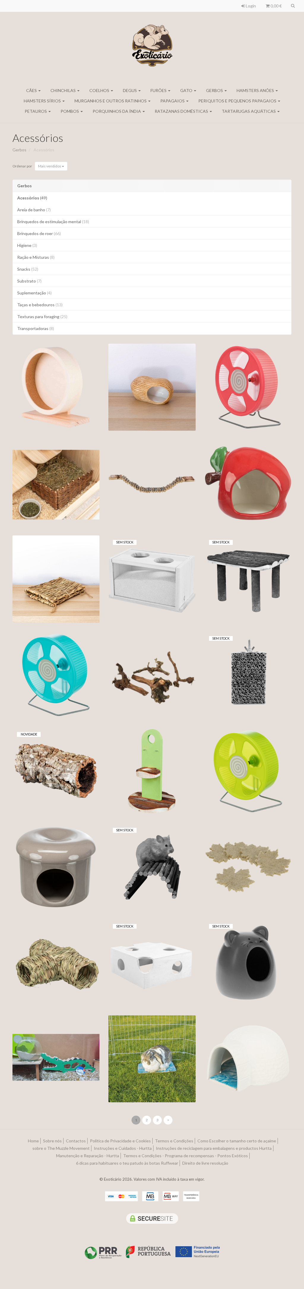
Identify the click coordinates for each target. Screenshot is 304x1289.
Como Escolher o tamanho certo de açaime (236, 1140)
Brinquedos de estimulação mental (53, 221)
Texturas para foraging (42, 316)
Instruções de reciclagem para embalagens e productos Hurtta (214, 1148)
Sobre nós (52, 1140)
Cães (32, 90)
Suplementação (34, 292)
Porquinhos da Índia (117, 111)
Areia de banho (34, 209)
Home (33, 1140)
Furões (159, 90)
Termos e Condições (174, 1140)
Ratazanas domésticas (182, 111)
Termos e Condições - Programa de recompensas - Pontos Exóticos (185, 1155)
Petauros (36, 111)
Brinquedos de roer (39, 233)
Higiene (27, 245)
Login (250, 5)
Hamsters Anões (256, 90)
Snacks (27, 269)
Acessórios (37, 137)
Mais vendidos (50, 166)
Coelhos (99, 90)
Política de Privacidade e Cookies (120, 1140)
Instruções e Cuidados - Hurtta (123, 1148)
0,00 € (276, 5)
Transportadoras (35, 328)
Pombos (70, 111)
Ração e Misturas (36, 257)
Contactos (76, 1140)
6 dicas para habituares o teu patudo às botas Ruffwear (127, 1163)
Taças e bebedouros (40, 304)
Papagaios (173, 100)
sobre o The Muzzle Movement (61, 1148)
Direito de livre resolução (205, 1163)
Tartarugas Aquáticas (249, 111)
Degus (130, 90)
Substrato (29, 280)
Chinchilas (63, 90)
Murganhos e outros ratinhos (111, 100)
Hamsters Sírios (43, 100)
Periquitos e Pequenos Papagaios (237, 100)
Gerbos (215, 90)
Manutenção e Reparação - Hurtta (87, 1155)
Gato (186, 90)
